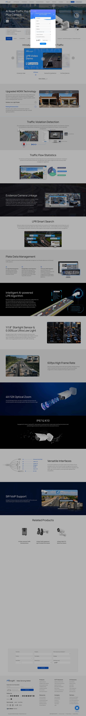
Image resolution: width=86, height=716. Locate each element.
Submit (43, 43)
